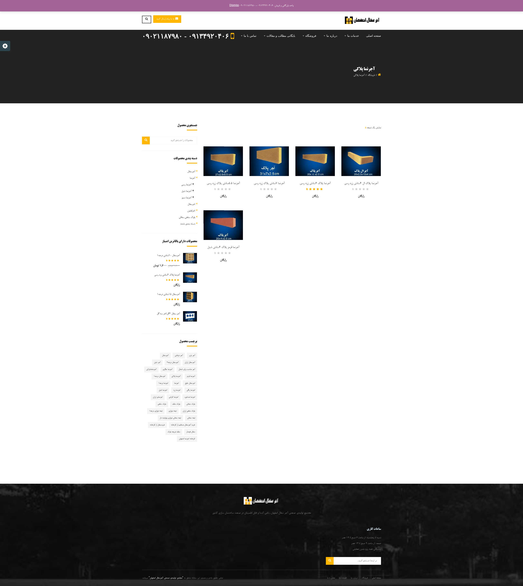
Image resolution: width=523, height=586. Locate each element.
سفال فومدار (190, 432)
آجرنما (192, 178)
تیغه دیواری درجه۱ (155, 411)
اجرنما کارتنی (173, 397)
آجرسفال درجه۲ (173, 362)
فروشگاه (371, 75)
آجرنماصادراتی (151, 369)
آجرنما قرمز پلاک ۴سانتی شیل (223, 247)
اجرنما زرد (176, 390)
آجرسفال (191, 171)
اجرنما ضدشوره (189, 397)
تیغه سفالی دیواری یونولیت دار (170, 418)
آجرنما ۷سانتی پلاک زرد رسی (269, 183)
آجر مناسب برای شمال (187, 369)
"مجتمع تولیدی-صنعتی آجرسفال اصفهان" (166, 578)
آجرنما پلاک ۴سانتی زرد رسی (315, 183)
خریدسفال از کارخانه (157, 425)
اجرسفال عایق (190, 383)
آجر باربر (192, 355)
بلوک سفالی (190, 404)
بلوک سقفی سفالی (187, 217)
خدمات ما (343, 578)
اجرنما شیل (163, 390)
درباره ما (354, 578)
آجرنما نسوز (186, 197)
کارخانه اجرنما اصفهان (187, 439)
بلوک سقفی (162, 404)
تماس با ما (331, 578)
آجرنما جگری (167, 369)
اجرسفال (191, 204)
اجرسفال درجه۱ (159, 376)
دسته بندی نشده (187, 224)
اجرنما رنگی (191, 390)
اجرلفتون (191, 210)
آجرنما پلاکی (176, 376)
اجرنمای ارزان (158, 397)
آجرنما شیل (186, 191)
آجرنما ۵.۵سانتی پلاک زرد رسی (223, 183)
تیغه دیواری (173, 411)
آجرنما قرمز (191, 376)
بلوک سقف (176, 404)
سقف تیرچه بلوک (174, 432)
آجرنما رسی (186, 184)
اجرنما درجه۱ (163, 383)
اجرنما (176, 383)
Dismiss (234, 5)
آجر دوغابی (179, 355)
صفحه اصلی (376, 578)
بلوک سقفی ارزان (189, 411)
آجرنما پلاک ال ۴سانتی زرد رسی (361, 183)
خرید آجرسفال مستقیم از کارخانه (183, 425)
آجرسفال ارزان (190, 362)
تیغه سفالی (191, 418)
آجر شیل (157, 362)
